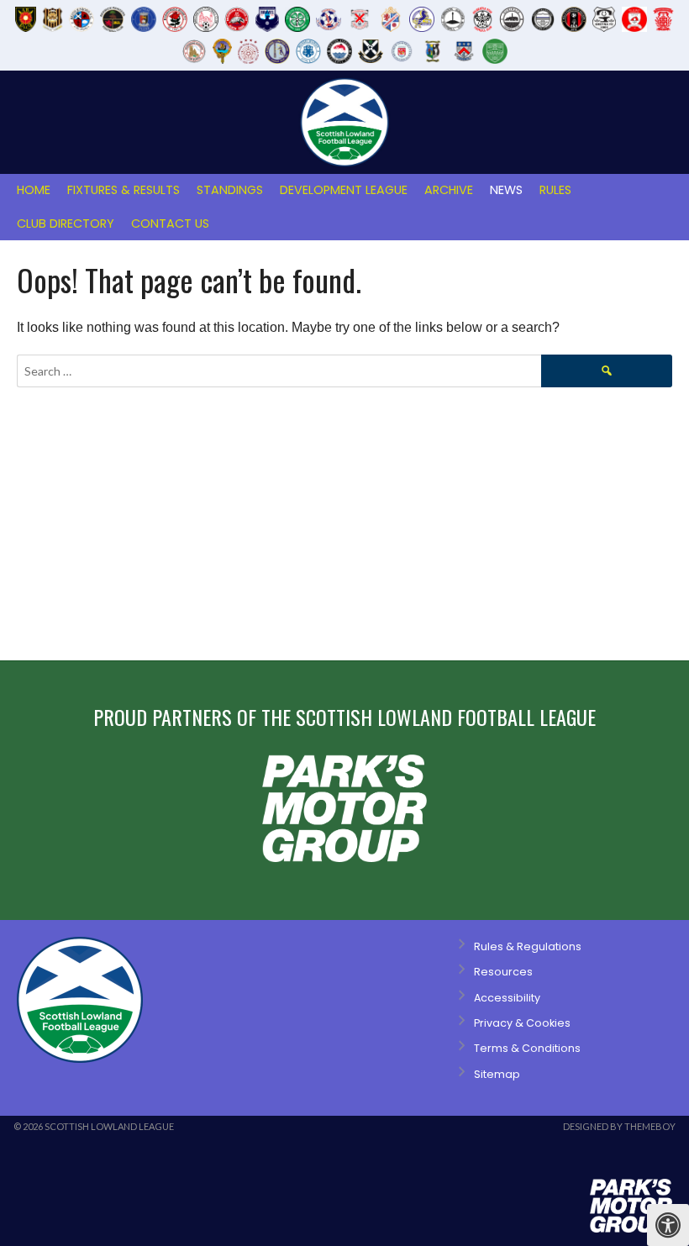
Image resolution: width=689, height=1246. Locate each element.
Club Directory (65, 223)
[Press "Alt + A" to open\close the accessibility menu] (668, 1225)
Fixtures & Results (123, 189)
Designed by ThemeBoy (619, 1126)
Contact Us (170, 223)
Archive (448, 189)
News (506, 189)
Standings (230, 189)
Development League (344, 189)
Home (33, 189)
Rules (555, 189)
